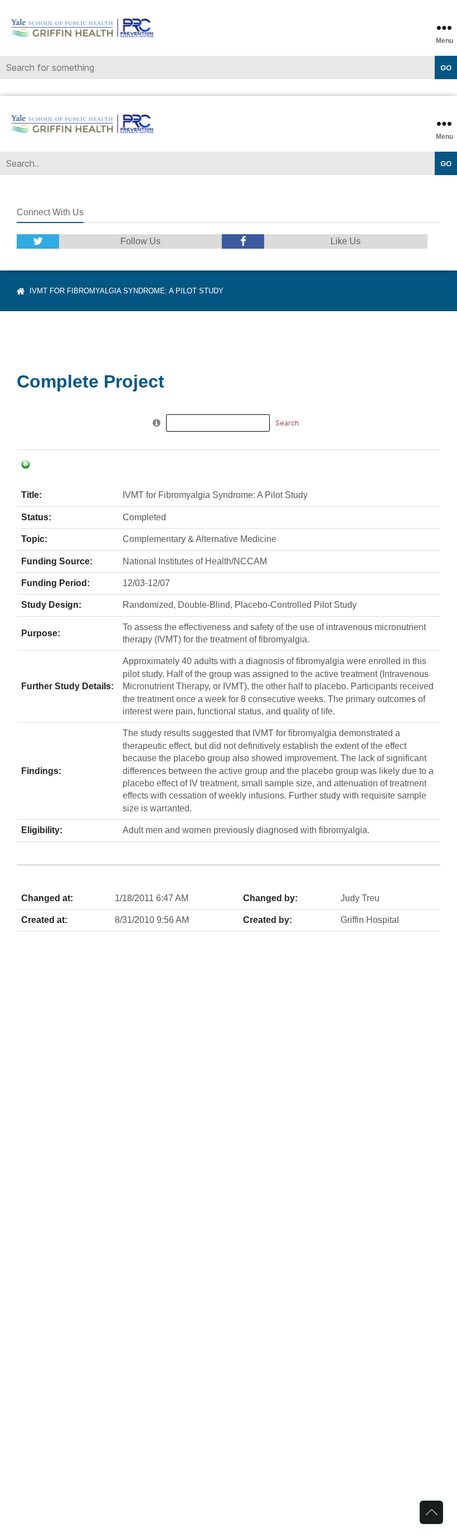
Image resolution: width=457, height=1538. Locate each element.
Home (21, 291)
